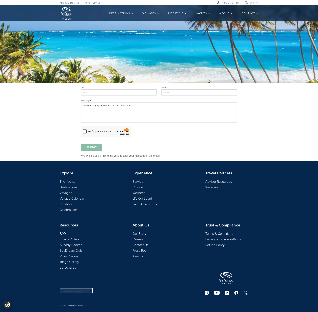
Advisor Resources (218, 181)
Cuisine (137, 187)
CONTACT (248, 13)
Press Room (140, 250)
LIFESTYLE (175, 13)
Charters (66, 204)
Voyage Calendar (72, 198)
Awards (137, 256)
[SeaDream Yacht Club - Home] (226, 278)
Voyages (66, 192)
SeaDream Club (71, 250)
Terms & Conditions (219, 233)
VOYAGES (149, 13)
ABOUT (224, 13)
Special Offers (69, 239)
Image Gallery (69, 261)
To (82, 87)
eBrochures (68, 267)
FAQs (63, 233)
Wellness (138, 192)
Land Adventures (144, 204)
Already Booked (70, 2)
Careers (138, 239)
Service (137, 181)
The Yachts (67, 181)
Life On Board (142, 198)
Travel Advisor (92, 2)
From (164, 87)
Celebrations (69, 209)
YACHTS (201, 13)
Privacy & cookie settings (223, 239)
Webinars (211, 187)
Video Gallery (69, 256)
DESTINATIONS (119, 13)
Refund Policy (215, 244)
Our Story (139, 233)
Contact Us (140, 244)
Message (86, 100)
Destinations (68, 187)
